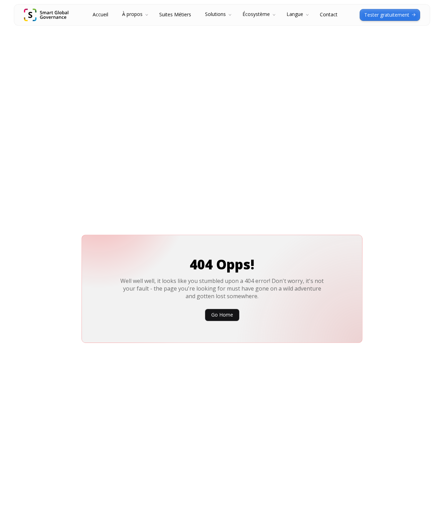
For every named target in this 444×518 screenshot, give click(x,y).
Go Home (222, 314)
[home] (46, 15)
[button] (133, 15)
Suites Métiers (175, 15)
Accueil (100, 15)
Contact (329, 15)
